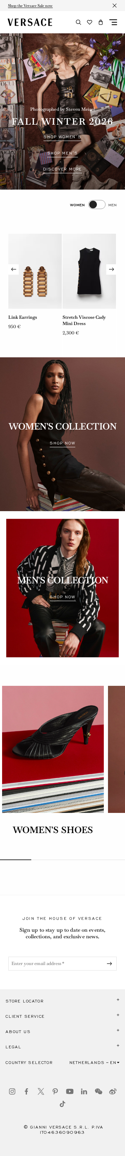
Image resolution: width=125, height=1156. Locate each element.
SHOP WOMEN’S (62, 136)
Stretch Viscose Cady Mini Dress (84, 320)
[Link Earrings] (35, 271)
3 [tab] (78, 859)
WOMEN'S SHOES (53, 830)
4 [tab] (109, 859)
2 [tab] (46, 859)
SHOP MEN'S (62, 153)
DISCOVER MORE (62, 169)
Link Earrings (22, 317)
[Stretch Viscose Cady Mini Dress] (89, 271)
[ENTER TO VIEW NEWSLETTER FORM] (111, 963)
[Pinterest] (55, 1091)
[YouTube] (70, 1091)
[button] (100, 22)
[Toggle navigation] (113, 22)
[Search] (78, 22)
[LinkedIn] (84, 1091)
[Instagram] (12, 1091)
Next (111, 269)
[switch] (93, 204)
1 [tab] (15, 859)
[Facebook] (26, 1091)
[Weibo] (113, 1091)
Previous (13, 269)
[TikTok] (62, 1104)
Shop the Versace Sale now (30, 5)
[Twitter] (41, 1091)
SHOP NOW (62, 443)
